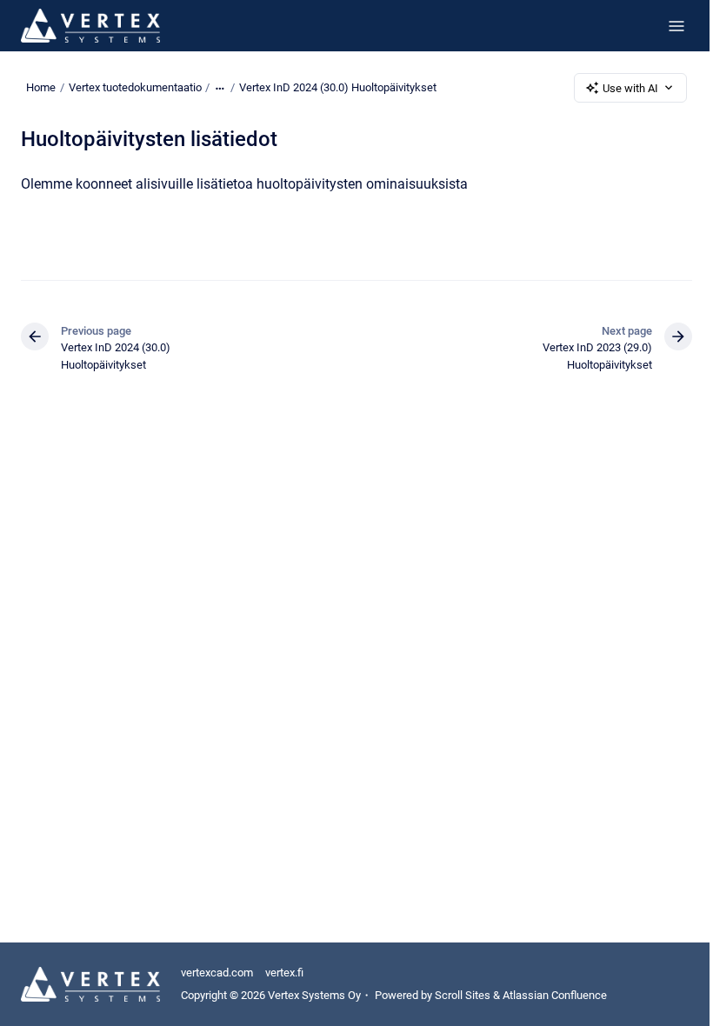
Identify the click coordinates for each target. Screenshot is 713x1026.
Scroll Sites (462, 995)
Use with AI (630, 88)
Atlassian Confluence (555, 995)
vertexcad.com (217, 972)
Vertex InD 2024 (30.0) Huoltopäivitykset (337, 87)
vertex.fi (284, 972)
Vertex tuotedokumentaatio (135, 87)
